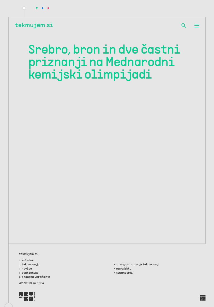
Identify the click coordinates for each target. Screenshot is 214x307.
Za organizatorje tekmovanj (137, 264)
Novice (27, 268)
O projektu (124, 268)
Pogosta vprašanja (36, 277)
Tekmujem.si (34, 25)
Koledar (28, 260)
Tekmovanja (30, 264)
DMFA (40, 283)
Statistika (30, 272)
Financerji (124, 272)
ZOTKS (27, 283)
